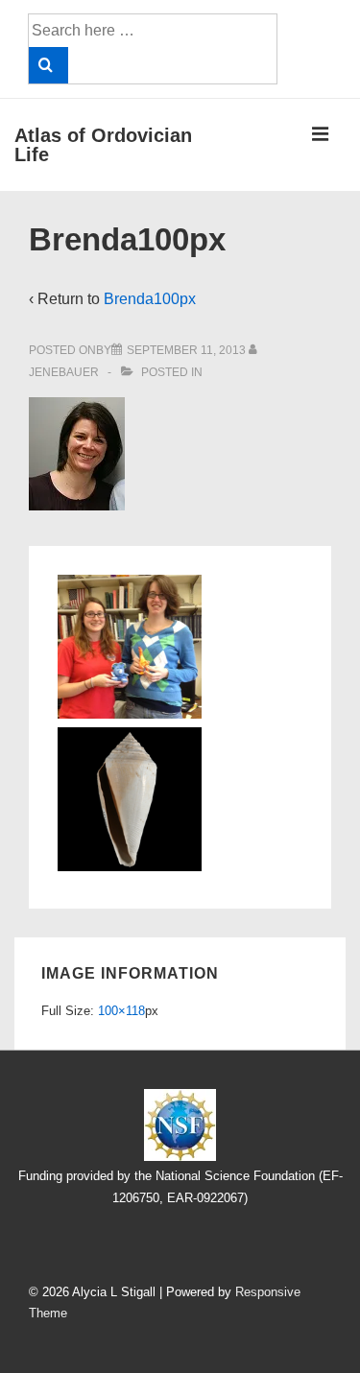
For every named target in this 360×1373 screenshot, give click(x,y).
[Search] (48, 65)
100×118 (121, 1011)
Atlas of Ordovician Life (103, 145)
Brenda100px (150, 299)
